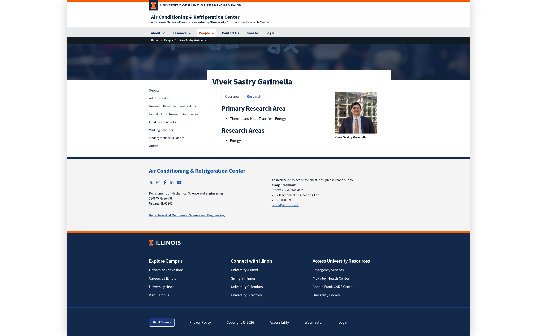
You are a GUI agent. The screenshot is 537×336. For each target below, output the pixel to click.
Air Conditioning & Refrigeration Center (197, 170)
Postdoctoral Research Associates (173, 114)
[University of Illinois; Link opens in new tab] (165, 243)
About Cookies (161, 322)
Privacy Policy (200, 322)
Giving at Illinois (243, 278)
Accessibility (279, 322)
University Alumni (244, 269)
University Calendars (247, 286)
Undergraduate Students (166, 138)
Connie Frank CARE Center (333, 286)
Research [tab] (254, 96)
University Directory (246, 295)
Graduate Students (162, 122)
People (154, 90)
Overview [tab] (232, 96)
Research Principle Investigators (172, 106)
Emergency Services (328, 269)
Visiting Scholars (161, 130)
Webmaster (314, 322)
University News (161, 286)
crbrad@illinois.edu (285, 205)
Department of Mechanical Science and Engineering (187, 215)
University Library (326, 295)
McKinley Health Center (331, 278)
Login (342, 322)
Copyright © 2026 (240, 322)
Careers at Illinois (162, 278)
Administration (160, 98)
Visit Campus (159, 295)
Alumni (154, 146)
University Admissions (166, 269)
